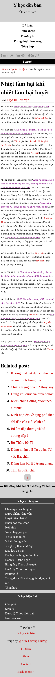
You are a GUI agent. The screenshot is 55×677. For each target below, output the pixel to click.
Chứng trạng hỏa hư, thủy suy (32, 387)
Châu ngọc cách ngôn (18, 509)
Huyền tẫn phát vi (16, 518)
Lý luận (27, 25)
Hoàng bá (43, 141)
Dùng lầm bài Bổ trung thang (32, 463)
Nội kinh (35, 153)
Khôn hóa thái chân (17, 522)
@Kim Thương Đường (33, 640)
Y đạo (50, 349)
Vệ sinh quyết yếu (16, 532)
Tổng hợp (27, 46)
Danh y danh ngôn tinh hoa (21, 555)
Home (5, 69)
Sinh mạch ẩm (41, 118)
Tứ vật (17, 141)
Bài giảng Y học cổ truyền (21, 564)
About (26, 656)
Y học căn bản (27, 5)
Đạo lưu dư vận (18, 69)
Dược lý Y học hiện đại (19, 613)
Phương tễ (27, 36)
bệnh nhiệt (34, 314)
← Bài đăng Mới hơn (13, 486)
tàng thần (39, 253)
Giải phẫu (11, 604)
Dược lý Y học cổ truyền (20, 569)
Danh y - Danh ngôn (17, 559)
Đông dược (27, 30)
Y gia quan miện (15, 536)
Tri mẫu (33, 141)
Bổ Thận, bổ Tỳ (22, 443)
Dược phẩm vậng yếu (18, 513)
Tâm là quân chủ (23, 470)
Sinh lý (9, 608)
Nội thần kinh (13, 618)
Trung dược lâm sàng (28, 41)
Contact (26, 664)
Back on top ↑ (26, 671)
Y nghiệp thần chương (19, 546)
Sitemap (26, 648)
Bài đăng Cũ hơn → (42, 486)
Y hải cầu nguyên (16, 541)
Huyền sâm (6, 145)
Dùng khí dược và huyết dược (32, 394)
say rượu (40, 260)
